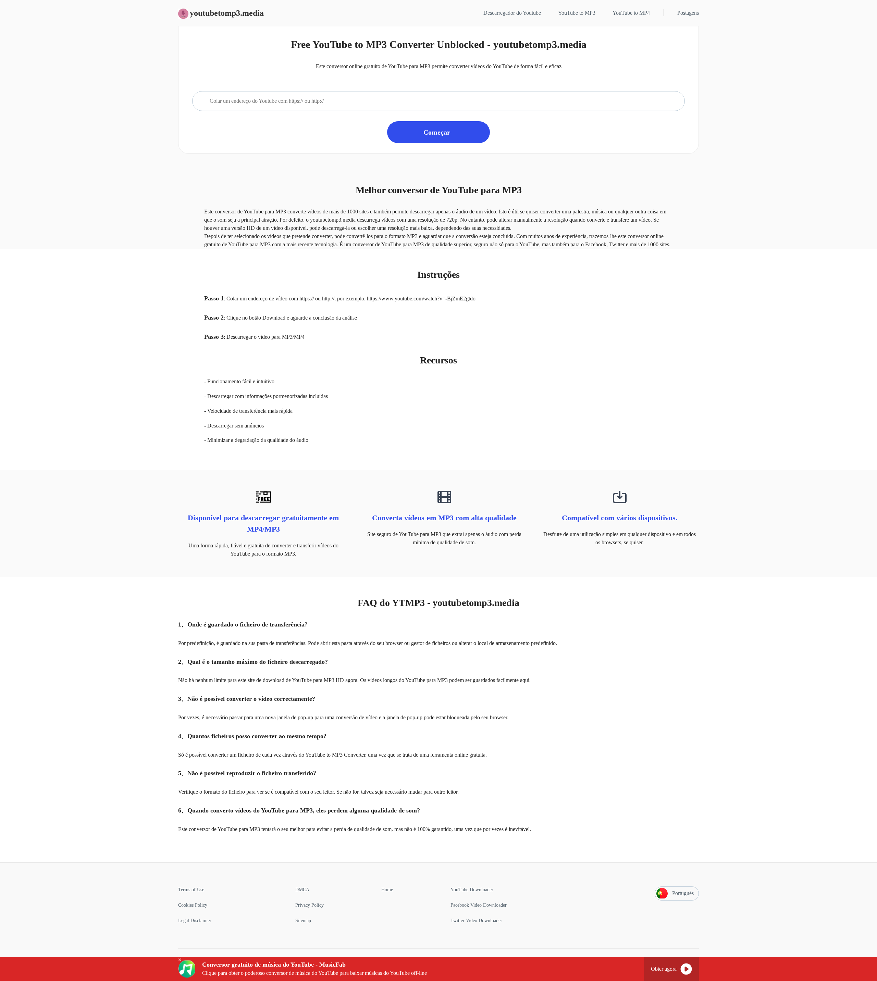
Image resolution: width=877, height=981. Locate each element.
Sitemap (303, 920)
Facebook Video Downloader (478, 905)
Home (387, 889)
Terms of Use (191, 889)
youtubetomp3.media (227, 13)
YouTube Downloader (471, 889)
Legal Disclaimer (194, 920)
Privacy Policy (309, 905)
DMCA (302, 889)
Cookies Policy (192, 905)
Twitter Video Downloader (476, 920)
